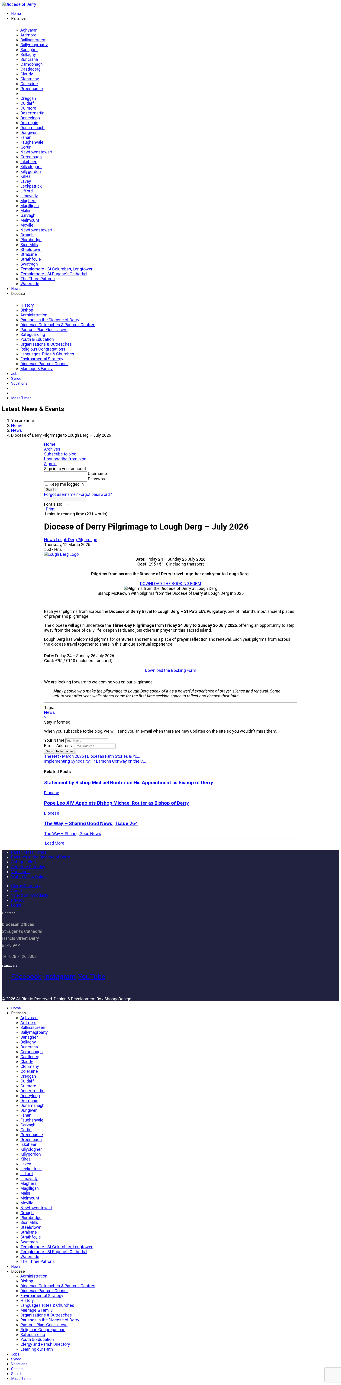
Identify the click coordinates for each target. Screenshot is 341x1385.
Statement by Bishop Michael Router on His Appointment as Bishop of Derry (128, 782)
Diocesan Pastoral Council (44, 363)
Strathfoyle (30, 259)
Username (97, 473)
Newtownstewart (36, 152)
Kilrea (25, 176)
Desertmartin (32, 113)
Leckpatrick (31, 186)
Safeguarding (32, 334)
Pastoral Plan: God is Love (44, 329)
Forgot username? (61, 494)
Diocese (51, 792)
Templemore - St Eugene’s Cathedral (53, 273)
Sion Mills (29, 244)
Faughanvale (31, 142)
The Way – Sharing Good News (72, 833)
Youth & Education (37, 339)
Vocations (19, 383)
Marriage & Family (36, 368)
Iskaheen (28, 161)
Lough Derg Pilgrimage (76, 539)
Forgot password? (95, 494)
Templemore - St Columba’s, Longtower (56, 269)
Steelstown (31, 249)
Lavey (25, 181)
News (16, 288)
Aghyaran (29, 30)
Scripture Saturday (28, 866)
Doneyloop (30, 117)
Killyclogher (31, 166)
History (27, 305)
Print (50, 509)
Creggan (28, 98)
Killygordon (30, 171)
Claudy (26, 74)
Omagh (27, 234)
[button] (170, 454)
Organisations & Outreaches (46, 344)
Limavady (29, 195)
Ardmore (28, 35)
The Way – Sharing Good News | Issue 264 (91, 823)
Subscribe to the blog (60, 751)
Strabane (28, 254)
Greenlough (31, 156)
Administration (33, 314)
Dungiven (29, 132)
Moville (26, 225)
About (16, 890)
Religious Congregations (42, 349)
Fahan (25, 137)
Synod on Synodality (29, 895)
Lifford (26, 191)
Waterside (29, 283)
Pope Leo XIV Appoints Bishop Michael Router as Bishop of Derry (116, 803)
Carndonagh (31, 64)
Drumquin (29, 122)
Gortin (26, 147)
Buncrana (29, 59)
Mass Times (21, 398)
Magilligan (29, 205)
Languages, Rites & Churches (47, 353)
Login (16, 905)
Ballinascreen (32, 39)
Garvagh (27, 215)
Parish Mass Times (29, 852)
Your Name (54, 740)
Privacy (18, 900)
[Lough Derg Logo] (61, 554)
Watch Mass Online (29, 876)
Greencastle (31, 88)
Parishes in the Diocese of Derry (49, 319)
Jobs (15, 373)
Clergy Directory (26, 885)
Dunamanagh (32, 127)
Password (97, 478)
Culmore (28, 108)
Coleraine (29, 83)
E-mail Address (58, 745)
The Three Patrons (37, 278)
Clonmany (29, 78)
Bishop (26, 310)
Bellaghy (28, 54)
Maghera (28, 200)
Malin (25, 210)
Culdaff (27, 103)
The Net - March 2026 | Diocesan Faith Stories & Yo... (92, 756)
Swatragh (29, 264)
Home (16, 13)
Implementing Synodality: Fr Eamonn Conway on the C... (95, 761)
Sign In (50, 489)
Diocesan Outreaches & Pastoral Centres (57, 324)
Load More (54, 843)
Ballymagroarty (34, 44)
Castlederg (30, 69)
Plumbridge (31, 239)
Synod (16, 378)
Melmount (29, 220)
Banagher (29, 49)
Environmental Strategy (41, 358)
